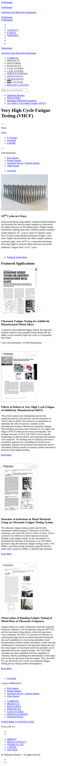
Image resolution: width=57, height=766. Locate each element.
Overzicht (11, 170)
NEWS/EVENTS (15, 79)
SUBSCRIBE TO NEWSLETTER (17, 722)
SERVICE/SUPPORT (17, 714)
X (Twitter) (12, 138)
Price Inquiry (13, 688)
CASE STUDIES (15, 71)
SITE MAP (12, 750)
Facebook (11, 140)
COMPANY (13, 701)
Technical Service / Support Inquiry (23, 693)
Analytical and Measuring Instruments (18, 12)
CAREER (12, 747)
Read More (6, 455)
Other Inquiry (13, 696)
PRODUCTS (13, 703)
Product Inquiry (14, 691)
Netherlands (6, 7)
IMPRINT (12, 739)
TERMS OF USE (15, 744)
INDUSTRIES (14, 706)
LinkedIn (11, 143)
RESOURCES (14, 709)
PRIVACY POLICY (16, 742)
